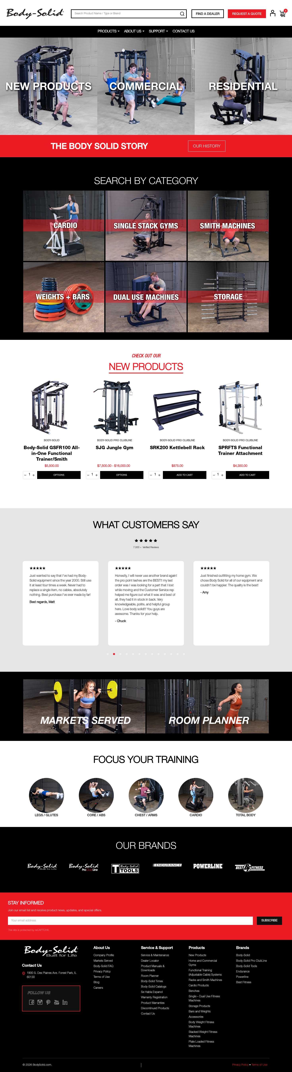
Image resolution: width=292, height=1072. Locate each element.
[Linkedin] (65, 1002)
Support (157, 31)
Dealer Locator (150, 961)
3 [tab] (121, 654)
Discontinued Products (155, 1008)
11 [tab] (171, 654)
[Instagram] (40, 1002)
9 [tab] (159, 654)
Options (58, 475)
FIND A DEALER (207, 14)
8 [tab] (152, 654)
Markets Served (103, 961)
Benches (194, 991)
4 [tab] (127, 654)
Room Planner (150, 976)
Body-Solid (243, 955)
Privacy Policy (102, 971)
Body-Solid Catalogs (153, 987)
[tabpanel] (146, 603)
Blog (96, 982)
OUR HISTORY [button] (206, 146)
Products (107, 31)
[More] (119, 31)
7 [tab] (146, 654)
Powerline (242, 977)
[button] (48, 86)
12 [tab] (178, 654)
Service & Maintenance (155, 955)
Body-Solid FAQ (103, 966)
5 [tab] (133, 654)
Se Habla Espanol (152, 992)
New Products (197, 955)
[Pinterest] (48, 1002)
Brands (242, 948)
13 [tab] (184, 654)
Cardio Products (199, 985)
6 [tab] (140, 654)
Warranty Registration (154, 997)
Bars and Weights (200, 1011)
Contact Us (183, 31)
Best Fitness (243, 982)
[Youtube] (56, 1002)
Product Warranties (152, 1003)
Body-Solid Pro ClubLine (251, 961)
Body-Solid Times (152, 981)
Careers (98, 988)
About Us (132, 31)
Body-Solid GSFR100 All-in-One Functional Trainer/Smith (52, 454)
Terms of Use (102, 977)
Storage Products (199, 1006)
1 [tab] (108, 654)
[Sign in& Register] (273, 13)
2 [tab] (114, 654)
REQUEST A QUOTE (247, 14)
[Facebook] (31, 1002)
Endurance (242, 971)
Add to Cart (185, 475)
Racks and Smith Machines (205, 980)
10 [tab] (165, 654)
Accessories (196, 1017)
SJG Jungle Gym (114, 448)
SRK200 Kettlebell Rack (177, 448)
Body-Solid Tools (246, 966)
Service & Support (157, 948)
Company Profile (104, 955)
